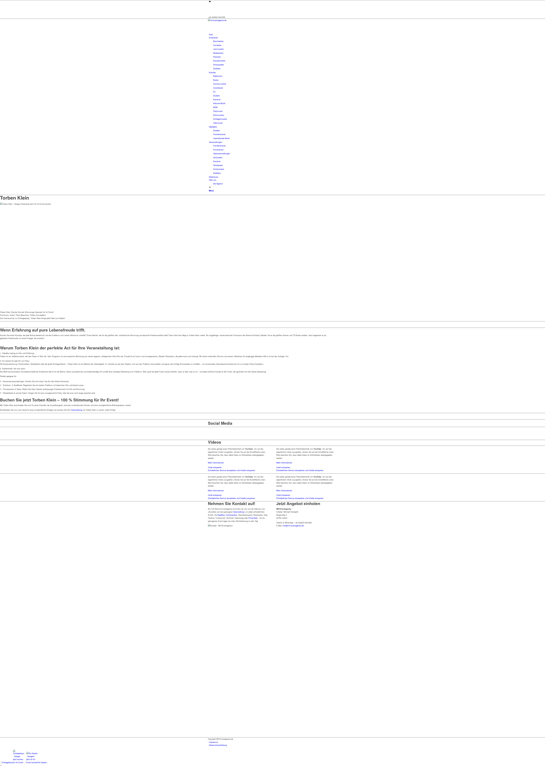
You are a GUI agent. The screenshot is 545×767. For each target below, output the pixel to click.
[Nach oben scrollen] (1, 765)
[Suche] (210, 187)
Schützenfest (231, 515)
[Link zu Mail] (210, 1)
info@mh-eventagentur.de (293, 525)
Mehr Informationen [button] (216, 462)
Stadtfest (221, 515)
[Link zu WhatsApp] (209, 11)
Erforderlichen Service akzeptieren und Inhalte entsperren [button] (231, 470)
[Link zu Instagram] (209, 4)
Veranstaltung (76, 410)
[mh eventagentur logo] (229, 20)
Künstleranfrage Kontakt (272, 324)
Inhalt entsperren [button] (215, 467)
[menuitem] (273, 34)
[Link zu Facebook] (209, 8)
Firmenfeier (253, 518)
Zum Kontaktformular (272, 416)
